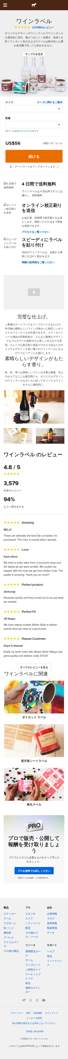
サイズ (9, 102)
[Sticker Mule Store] (24, 1000)
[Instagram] (37, 1000)
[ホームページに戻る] (34, 5)
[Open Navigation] (5, 5)
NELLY (8, 529)
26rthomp (9, 591)
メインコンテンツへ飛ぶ (3, 3)
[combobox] (34, 108)
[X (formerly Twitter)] (30, 1000)
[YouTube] (43, 1000)
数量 (8, 118)
